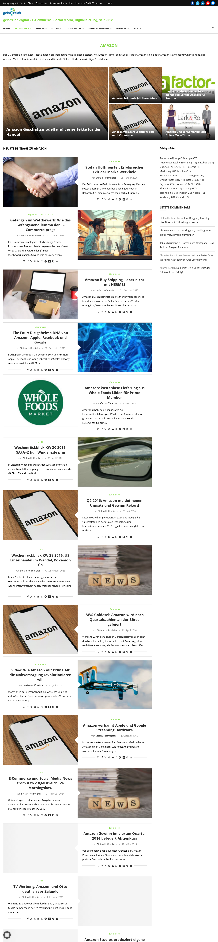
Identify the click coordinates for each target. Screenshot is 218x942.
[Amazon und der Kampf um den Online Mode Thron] (188, 122)
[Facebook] (192, 3)
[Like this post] (98, 199)
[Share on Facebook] (102, 199)
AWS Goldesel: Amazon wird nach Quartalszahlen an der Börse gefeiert (115, 619)
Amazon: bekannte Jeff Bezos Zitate (134, 98)
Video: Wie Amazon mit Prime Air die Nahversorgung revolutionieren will (40, 675)
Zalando (183, 197)
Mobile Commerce (173, 175)
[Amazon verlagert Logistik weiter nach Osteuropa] (135, 122)
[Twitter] (197, 3)
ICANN (180, 166)
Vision (199, 192)
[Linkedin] (203, 3)
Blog (192, 162)
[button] (7, 935)
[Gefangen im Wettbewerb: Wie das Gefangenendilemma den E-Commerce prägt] (115, 235)
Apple (191, 158)
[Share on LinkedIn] (113, 199)
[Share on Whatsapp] (116, 199)
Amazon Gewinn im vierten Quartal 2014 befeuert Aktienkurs (114, 836)
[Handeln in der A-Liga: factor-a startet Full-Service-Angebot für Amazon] (188, 85)
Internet (194, 166)
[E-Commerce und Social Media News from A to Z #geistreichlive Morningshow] (115, 793)
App (180, 158)
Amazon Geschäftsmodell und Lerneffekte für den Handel (54, 132)
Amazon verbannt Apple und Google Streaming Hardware (114, 727)
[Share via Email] (131, 199)
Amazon (167, 158)
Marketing (168, 171)
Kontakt (109, 3)
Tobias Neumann (169, 242)
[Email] (213, 3)
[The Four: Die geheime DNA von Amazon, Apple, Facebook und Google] (115, 347)
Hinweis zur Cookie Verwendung (89, 3)
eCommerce (22, 28)
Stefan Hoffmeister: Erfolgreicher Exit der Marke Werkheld (114, 169)
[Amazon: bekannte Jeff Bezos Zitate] (135, 85)
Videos (137, 28)
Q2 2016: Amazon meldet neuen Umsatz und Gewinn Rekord (114, 503)
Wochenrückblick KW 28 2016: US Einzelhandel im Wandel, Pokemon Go (40, 560)
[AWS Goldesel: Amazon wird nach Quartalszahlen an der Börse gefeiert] (40, 629)
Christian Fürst (168, 230)
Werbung (167, 197)
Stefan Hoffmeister (106, 177)
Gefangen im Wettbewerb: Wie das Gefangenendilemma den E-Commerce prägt (40, 225)
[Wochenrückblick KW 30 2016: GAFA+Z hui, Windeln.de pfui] (115, 462)
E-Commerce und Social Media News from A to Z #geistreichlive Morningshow (40, 783)
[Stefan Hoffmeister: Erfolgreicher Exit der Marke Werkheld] (40, 182)
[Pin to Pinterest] (109, 199)
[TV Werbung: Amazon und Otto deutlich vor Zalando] (115, 901)
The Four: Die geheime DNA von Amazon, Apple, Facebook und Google (40, 337)
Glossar (121, 28)
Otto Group (195, 179)
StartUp (189, 188)
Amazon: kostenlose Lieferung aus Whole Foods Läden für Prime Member (115, 392)
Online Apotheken (172, 179)
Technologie (169, 192)
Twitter (185, 192)
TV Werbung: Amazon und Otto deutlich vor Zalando (40, 889)
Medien (40, 28)
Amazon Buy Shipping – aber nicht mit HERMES (114, 282)
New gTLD (196, 175)
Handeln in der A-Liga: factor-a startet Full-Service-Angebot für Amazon (185, 94)
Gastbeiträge (41, 3)
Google (166, 166)
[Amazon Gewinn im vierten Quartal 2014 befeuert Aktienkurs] (40, 848)
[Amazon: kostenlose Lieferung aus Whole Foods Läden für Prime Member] (40, 402)
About (30, 3)
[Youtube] (208, 3)
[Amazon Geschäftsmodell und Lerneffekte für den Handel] (55, 103)
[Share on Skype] (127, 199)
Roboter (183, 184)
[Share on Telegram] (120, 199)
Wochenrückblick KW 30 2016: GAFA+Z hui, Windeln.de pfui (40, 450)
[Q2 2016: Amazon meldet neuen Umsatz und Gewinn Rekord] (40, 515)
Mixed (55, 28)
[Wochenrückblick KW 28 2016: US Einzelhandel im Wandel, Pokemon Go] (115, 570)
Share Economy (171, 188)
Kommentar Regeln (58, 3)
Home (6, 28)
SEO (195, 184)
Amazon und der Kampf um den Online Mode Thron (185, 133)
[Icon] (114, 684)
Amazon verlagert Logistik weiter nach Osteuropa (133, 133)
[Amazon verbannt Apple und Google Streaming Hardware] (40, 740)
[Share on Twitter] (105, 199)
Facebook (206, 162)
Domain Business (98, 28)
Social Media (73, 28)
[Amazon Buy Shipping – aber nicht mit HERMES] (40, 294)
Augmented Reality (172, 162)
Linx (71, 3)
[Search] (213, 28)
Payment (167, 184)
